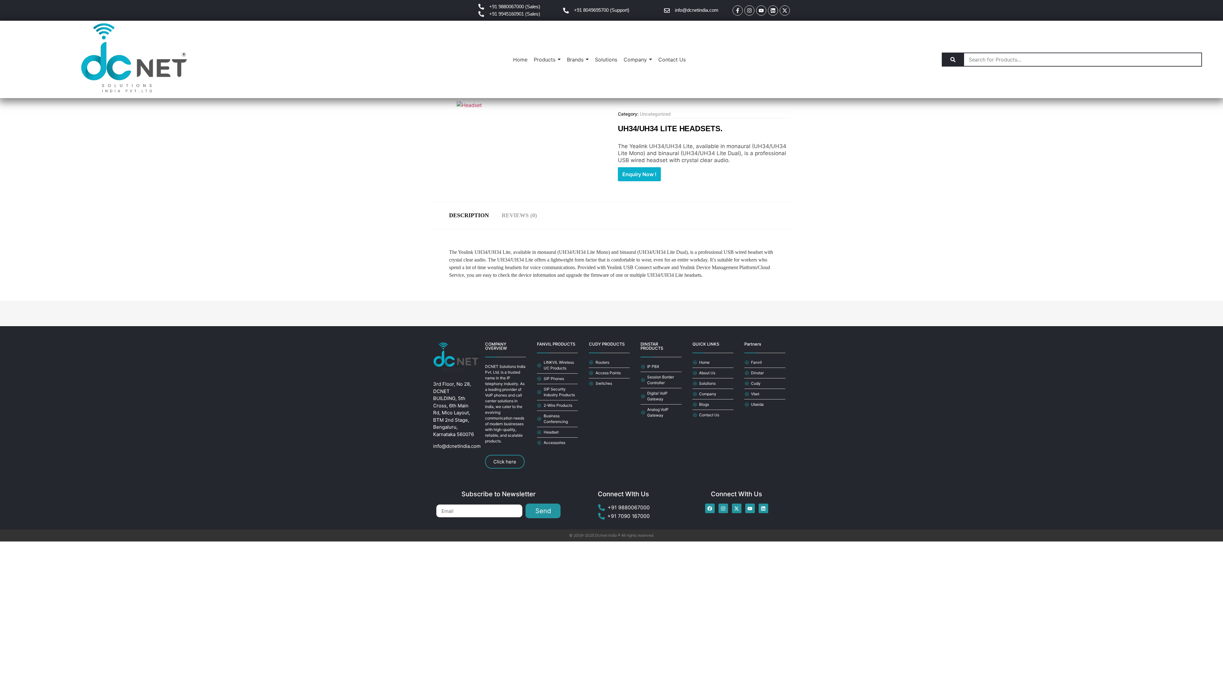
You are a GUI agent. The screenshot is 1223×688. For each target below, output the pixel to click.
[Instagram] (749, 10)
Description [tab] (469, 215)
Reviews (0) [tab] (519, 215)
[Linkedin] (773, 10)
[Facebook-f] (738, 10)
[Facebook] (710, 508)
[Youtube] (761, 10)
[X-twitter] (785, 10)
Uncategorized (655, 114)
